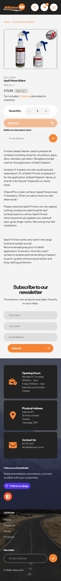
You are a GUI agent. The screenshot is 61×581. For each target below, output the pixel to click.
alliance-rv (9, 84)
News (7, 531)
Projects (9, 537)
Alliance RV (18, 570)
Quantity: (15, 110)
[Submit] (53, 558)
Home (7, 21)
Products (9, 525)
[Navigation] (54, 7)
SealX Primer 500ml (23, 21)
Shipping (25, 96)
